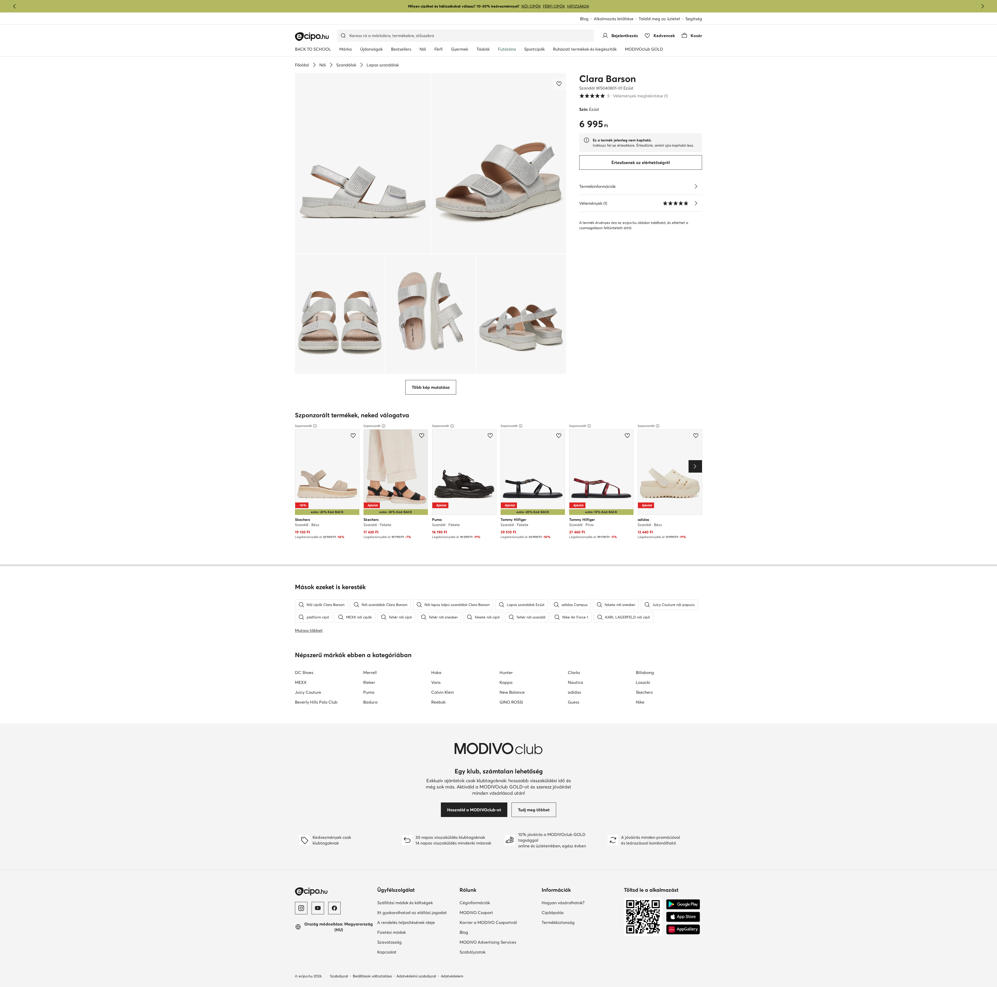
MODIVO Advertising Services (499, 942)
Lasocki (643, 682)
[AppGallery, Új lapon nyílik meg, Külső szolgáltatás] (683, 929)
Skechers (644, 692)
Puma (368, 692)
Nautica (575, 682)
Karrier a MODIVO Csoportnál (499, 922)
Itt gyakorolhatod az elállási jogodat (416, 912)
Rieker (369, 682)
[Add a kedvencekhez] (559, 83)
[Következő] (982, 6)
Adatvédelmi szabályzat (416, 976)
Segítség (693, 18)
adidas (574, 692)
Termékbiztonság (576, 922)
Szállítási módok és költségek (416, 902)
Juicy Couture (308, 692)
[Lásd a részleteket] (696, 186)
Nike (640, 702)
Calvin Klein (442, 692)
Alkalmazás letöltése (616, 19)
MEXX (301, 682)
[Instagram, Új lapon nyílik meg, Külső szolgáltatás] (301, 908)
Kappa (506, 682)
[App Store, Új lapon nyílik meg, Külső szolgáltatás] (683, 917)
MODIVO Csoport (499, 912)
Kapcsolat (404, 952)
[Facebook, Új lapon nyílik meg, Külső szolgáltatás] (334, 908)
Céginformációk (493, 902)
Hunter (506, 672)
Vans (436, 682)
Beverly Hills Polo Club (316, 702)
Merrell (370, 672)
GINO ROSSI (511, 702)
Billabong (645, 672)
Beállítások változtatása (372, 976)
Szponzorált (303, 426)
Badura (370, 702)
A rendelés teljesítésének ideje (416, 922)
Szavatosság (407, 942)
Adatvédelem (452, 976)
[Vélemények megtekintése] (696, 203)
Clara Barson (607, 78)
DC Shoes (304, 672)
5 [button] (623, 95)
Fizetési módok (409, 932)
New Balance (512, 692)
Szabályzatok (490, 952)
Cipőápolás (570, 912)
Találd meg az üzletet (659, 18)
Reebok (438, 702)
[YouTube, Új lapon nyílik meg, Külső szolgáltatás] (318, 908)
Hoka (436, 672)
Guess (573, 702)
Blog (587, 19)
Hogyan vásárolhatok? (581, 902)
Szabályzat (339, 976)
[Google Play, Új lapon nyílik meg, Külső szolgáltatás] (683, 904)
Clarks (574, 672)
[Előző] (14, 6)
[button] (362, 163)
